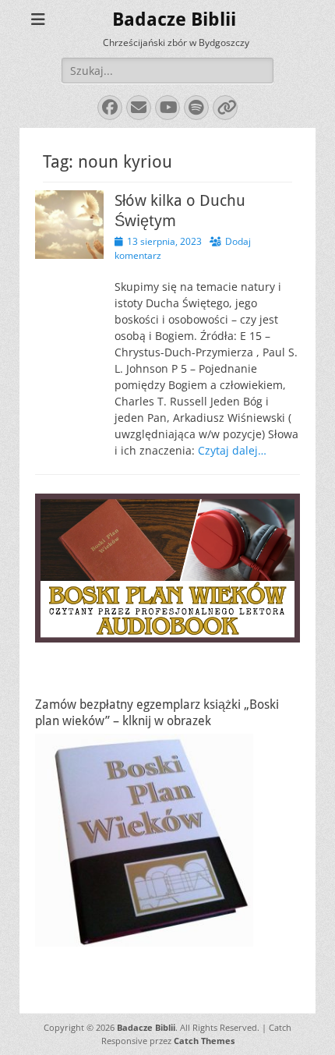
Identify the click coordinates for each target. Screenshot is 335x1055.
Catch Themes (204, 1040)
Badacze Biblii (174, 19)
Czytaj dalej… (232, 450)
